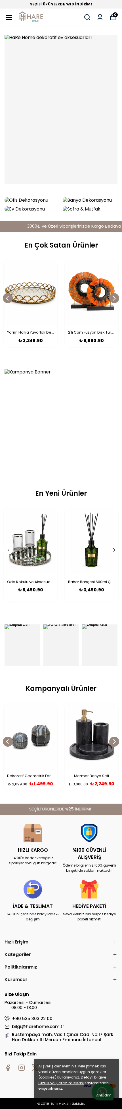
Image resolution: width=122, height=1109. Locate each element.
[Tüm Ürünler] (61, 109)
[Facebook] (8, 1067)
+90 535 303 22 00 (32, 1018)
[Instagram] (21, 1067)
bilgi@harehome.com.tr (38, 1026)
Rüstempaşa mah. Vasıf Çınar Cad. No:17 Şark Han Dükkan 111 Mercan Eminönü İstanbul (62, 1037)
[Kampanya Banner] (61, 420)
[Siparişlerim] (100, 17)
